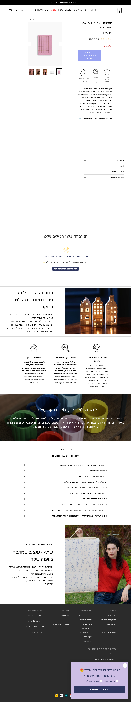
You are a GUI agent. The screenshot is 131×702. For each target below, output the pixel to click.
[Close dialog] (125, 665)
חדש (87, 10)
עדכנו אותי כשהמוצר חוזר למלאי (89, 55)
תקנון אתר (88, 637)
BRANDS (78, 10)
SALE (53, 2)
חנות (93, 10)
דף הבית (32, 19)
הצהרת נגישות (86, 628)
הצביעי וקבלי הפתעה (99, 689)
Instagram (65, 620)
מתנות (68, 10)
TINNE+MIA (105, 27)
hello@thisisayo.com (35, 621)
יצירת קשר (112, 628)
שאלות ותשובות (86, 620)
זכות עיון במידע (86, 641)
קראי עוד (49, 584)
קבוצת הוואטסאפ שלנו (61, 624)
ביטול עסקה (87, 624)
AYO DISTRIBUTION (108, 633)
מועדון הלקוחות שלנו (108, 620)
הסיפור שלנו (111, 624)
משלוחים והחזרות (85, 616)
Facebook (65, 616)
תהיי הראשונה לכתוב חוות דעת (65, 269)
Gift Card (112, 616)
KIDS (60, 10)
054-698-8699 (38, 632)
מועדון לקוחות (41, 10)
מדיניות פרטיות (86, 633)
